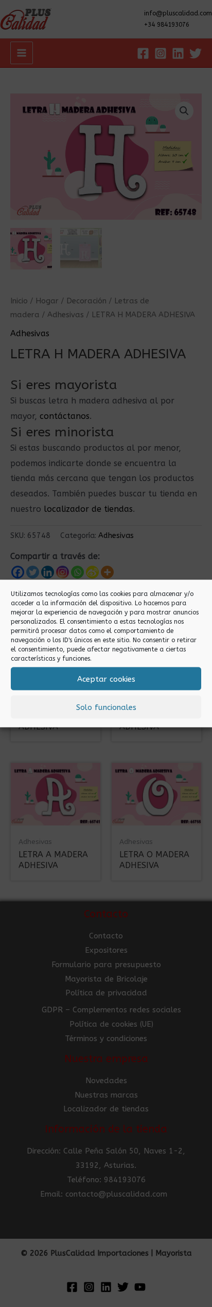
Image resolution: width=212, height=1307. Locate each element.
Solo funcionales (106, 707)
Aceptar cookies (106, 678)
